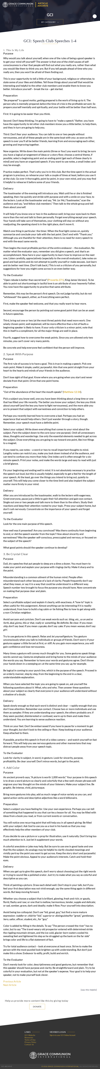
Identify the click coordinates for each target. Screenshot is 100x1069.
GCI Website (30, 1035)
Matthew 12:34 (72, 392)
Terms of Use (30, 1040)
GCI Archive (6, 1066)
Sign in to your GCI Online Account (62, 1035)
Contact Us (29, 1044)
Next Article (9, 985)
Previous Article (12, 981)
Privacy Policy (30, 1042)
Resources (29, 1038)
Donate (37, 1006)
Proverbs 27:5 (56, 280)
